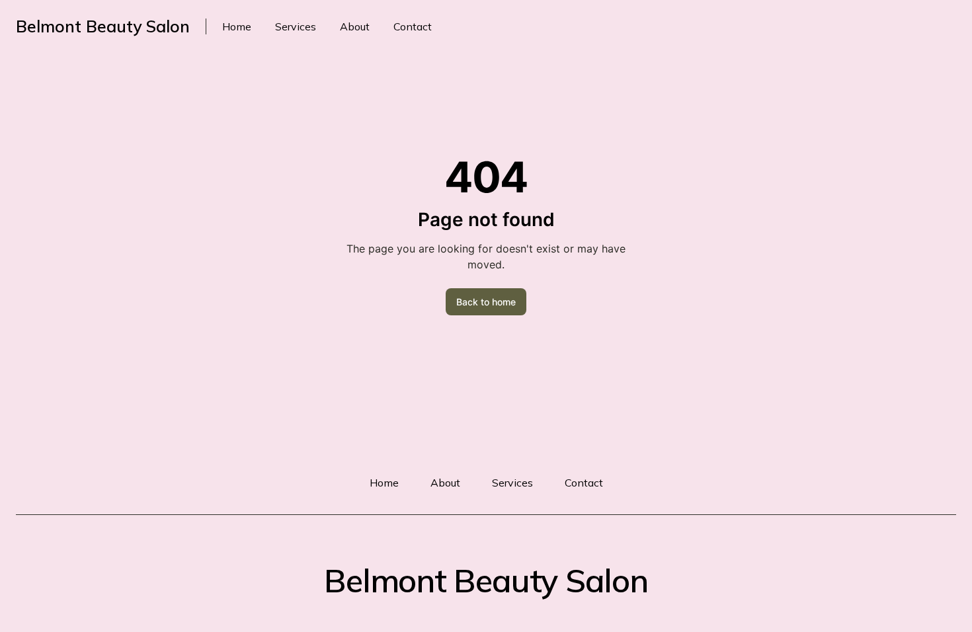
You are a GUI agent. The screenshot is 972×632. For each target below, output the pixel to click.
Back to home (486, 301)
